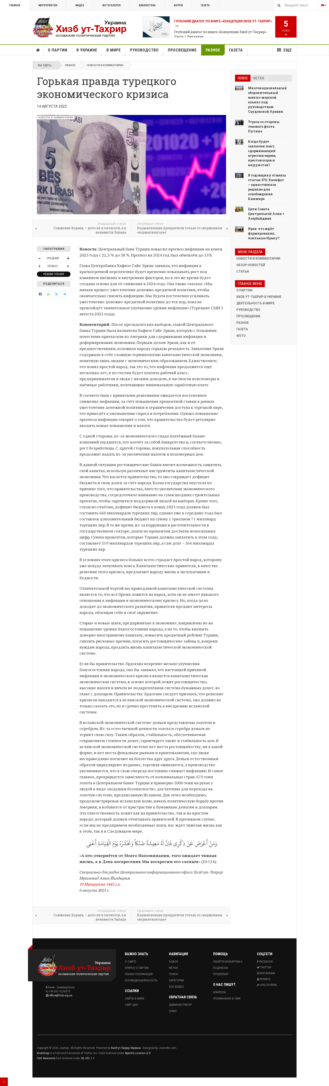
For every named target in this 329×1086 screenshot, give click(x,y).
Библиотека (147, 5)
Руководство (144, 50)
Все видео (176, 986)
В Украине (87, 50)
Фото (241, 335)
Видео (79, 5)
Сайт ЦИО (131, 1004)
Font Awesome (46, 1058)
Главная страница (38, 50)
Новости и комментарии (105, 65)
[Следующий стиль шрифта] (68, 266)
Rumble (264, 979)
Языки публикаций (139, 974)
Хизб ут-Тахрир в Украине (258, 297)
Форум (178, 5)
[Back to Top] (4, 1082)
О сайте (130, 961)
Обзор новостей (250, 265)
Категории (176, 980)
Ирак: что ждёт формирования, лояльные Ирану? (264, 233)
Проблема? (221, 974)
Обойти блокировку (227, 961)
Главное (14, 5)
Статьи (242, 271)
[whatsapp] (48, 294)
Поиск (173, 974)
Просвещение (182, 50)
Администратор (180, 1004)
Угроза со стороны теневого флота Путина (264, 126)
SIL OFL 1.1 (87, 1058)
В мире (114, 50)
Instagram (267, 973)
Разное (213, 50)
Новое (243, 78)
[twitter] (56, 294)
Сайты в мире (134, 998)
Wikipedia (219, 992)
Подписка (220, 967)
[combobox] (295, 5)
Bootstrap (43, 1053)
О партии (57, 50)
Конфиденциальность (141, 980)
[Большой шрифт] (68, 258)
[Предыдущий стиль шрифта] (39, 266)
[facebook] (40, 294)
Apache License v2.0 (138, 1053)
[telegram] (64, 294)
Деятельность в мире (255, 303)
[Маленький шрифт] (39, 258)
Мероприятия (47, 5)
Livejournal (268, 984)
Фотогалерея (111, 5)
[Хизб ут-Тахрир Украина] (79, 27)
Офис (173, 1011)
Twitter (265, 967)
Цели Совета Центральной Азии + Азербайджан (266, 214)
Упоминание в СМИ (226, 998)
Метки (258, 78)
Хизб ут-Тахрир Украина (126, 1048)
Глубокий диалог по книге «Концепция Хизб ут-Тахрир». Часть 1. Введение (220, 34)
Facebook (265, 961)
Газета (205, 5)
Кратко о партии (137, 967)
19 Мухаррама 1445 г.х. (100, 884)
